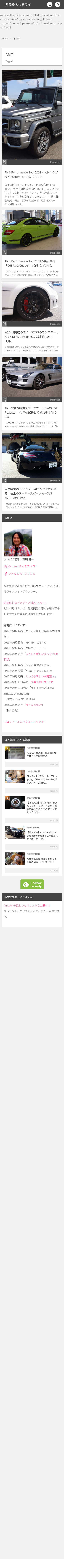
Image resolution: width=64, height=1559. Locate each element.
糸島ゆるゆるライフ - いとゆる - (18, 7)
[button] (49, 4)
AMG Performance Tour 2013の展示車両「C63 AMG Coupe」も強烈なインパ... (30, 263)
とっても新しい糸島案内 (40, 676)
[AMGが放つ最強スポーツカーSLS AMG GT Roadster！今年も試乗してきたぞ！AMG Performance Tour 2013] (32, 377)
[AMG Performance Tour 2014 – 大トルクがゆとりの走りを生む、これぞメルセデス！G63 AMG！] (32, 114)
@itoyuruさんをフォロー (23, 566)
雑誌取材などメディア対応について (25, 602)
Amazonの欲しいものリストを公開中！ (27, 905)
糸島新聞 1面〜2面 (42, 682)
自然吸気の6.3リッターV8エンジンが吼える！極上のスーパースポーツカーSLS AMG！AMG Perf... (31, 493)
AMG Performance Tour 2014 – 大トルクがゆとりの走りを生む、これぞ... (31, 174)
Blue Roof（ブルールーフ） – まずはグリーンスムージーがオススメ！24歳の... (42, 779)
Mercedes (55, 162)
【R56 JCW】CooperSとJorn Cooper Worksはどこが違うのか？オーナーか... (42, 835)
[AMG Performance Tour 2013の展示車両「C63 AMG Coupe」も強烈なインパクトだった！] (32, 230)
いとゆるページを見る (21, 574)
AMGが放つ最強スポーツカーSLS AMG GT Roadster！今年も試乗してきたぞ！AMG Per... (31, 412)
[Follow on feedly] (32, 887)
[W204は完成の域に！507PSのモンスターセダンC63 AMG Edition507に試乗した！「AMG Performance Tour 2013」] (32, 301)
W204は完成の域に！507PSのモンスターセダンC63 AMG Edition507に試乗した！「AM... (32, 336)
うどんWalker (34, 705)
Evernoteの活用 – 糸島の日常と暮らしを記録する (42, 754)
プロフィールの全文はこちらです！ (25, 722)
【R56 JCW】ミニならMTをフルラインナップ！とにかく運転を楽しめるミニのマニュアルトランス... (42, 807)
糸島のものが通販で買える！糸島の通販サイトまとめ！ (42, 860)
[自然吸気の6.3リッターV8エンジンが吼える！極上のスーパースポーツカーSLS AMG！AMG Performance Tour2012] (32, 455)
